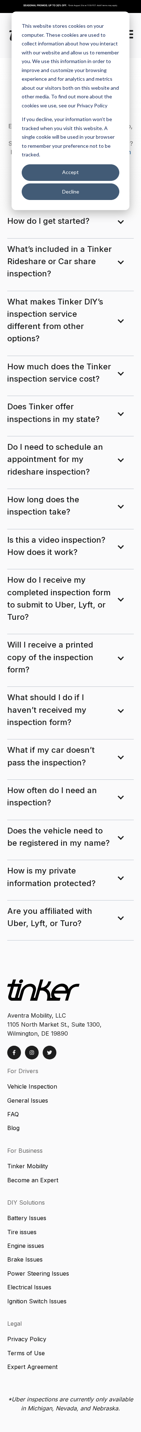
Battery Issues (26, 1218)
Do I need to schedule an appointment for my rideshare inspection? (55, 459)
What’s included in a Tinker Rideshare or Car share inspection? (59, 261)
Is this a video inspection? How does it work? (56, 546)
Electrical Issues (29, 1287)
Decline (70, 191)
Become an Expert (32, 1180)
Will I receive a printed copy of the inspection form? (50, 657)
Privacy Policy (26, 1339)
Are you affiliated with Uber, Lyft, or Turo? (49, 917)
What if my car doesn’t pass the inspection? (51, 756)
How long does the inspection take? (43, 505)
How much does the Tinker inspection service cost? (59, 372)
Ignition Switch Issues (37, 1301)
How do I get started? (48, 221)
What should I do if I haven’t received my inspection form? (46, 710)
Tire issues (22, 1232)
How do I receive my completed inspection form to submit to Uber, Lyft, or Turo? (59, 598)
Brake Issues (25, 1259)
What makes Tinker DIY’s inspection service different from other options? (55, 320)
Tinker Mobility (27, 1166)
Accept (70, 172)
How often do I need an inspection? (52, 796)
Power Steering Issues (38, 1273)
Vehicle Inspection (32, 1086)
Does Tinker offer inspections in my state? (53, 412)
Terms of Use (26, 1353)
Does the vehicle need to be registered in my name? (58, 837)
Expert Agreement (32, 1366)
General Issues (27, 1100)
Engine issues (25, 1245)
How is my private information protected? (51, 877)
